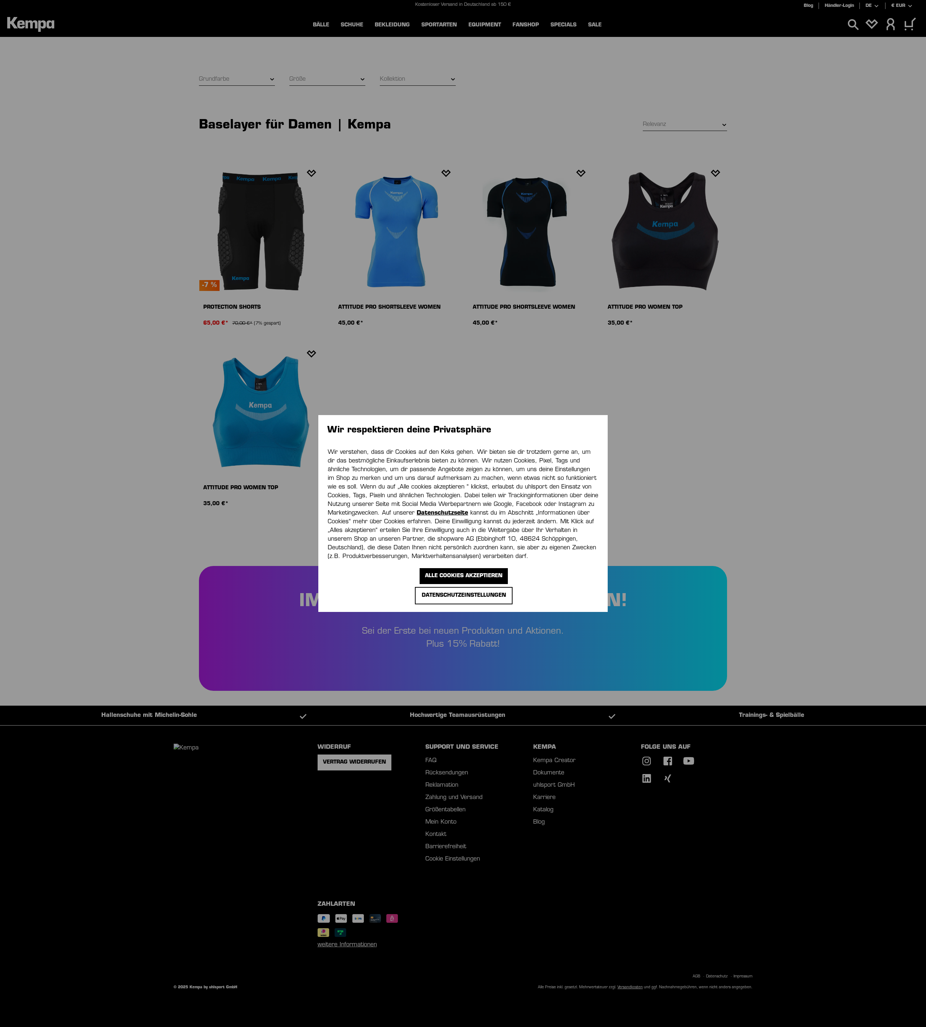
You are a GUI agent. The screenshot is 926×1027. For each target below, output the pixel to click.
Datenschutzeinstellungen (464, 595)
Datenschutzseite (442, 513)
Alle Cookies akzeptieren (463, 576)
